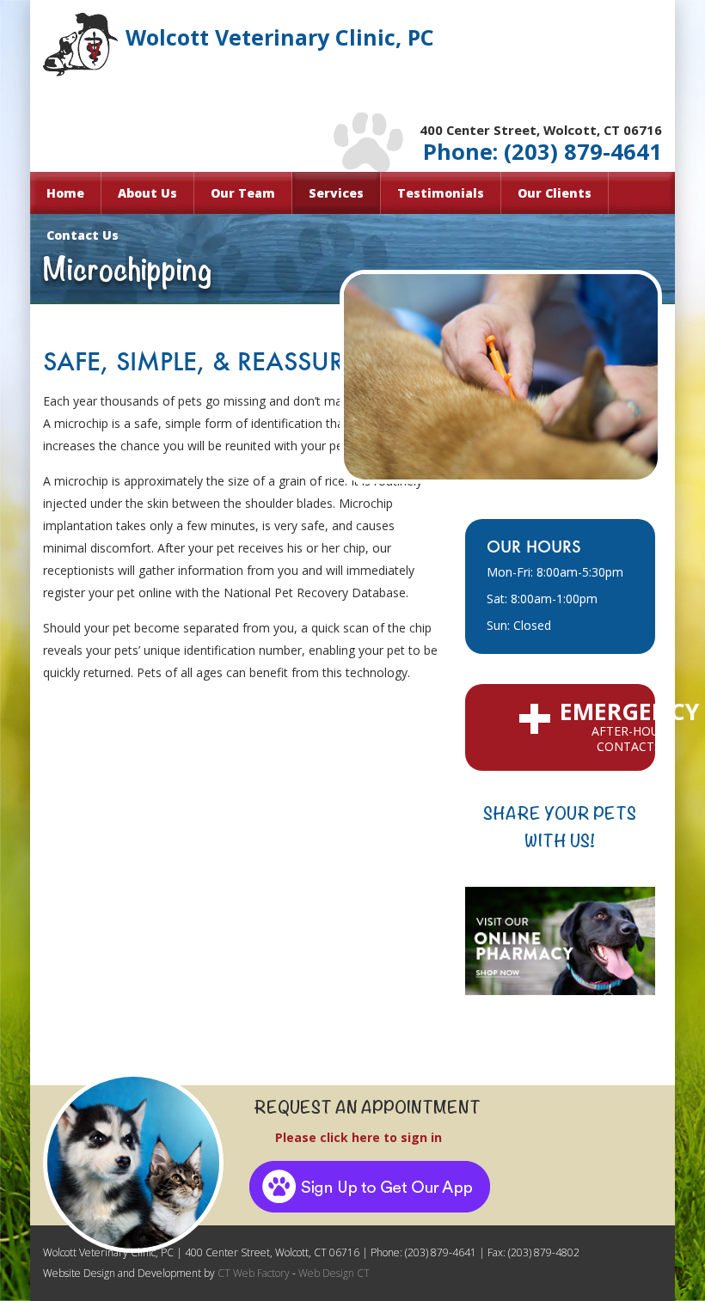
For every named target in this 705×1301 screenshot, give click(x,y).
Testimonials (440, 193)
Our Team (243, 193)
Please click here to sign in (341, 1137)
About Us (147, 193)
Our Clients (555, 193)
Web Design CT (334, 1273)
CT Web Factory (252, 1273)
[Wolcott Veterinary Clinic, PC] (133, 1162)
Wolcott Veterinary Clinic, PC (280, 37)
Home (65, 193)
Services (336, 193)
